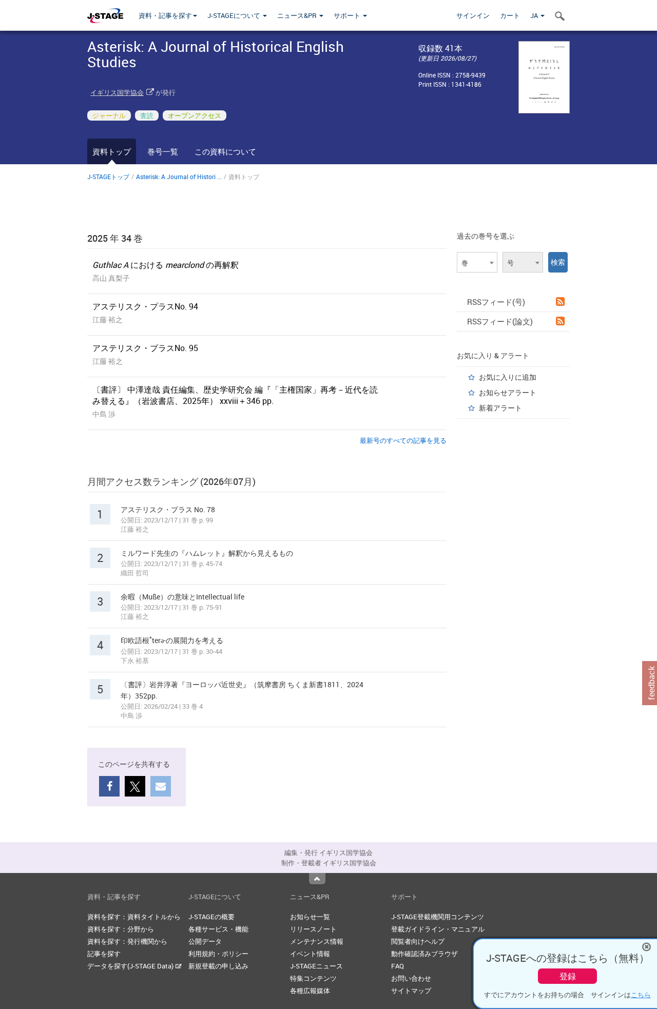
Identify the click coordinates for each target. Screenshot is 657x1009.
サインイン (473, 15)
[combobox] (477, 262)
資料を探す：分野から (120, 929)
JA (534, 15)
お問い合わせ (411, 978)
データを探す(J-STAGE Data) (131, 966)
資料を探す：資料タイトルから (134, 916)
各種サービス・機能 (218, 929)
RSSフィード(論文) (500, 321)
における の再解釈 (165, 264)
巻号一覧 (162, 151)
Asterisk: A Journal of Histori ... (179, 176)
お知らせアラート (507, 392)
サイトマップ (411, 990)
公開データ (205, 941)
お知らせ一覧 (310, 916)
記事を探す (104, 953)
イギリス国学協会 (117, 92)
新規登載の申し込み (218, 966)
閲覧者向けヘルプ (418, 941)
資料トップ (111, 151)
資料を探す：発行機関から (127, 941)
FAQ (397, 966)
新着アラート (500, 408)
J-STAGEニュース (316, 966)
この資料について (225, 151)
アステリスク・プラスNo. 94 (145, 306)
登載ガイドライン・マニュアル (438, 929)
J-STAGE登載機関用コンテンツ (437, 916)
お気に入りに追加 (507, 377)
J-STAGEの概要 (211, 916)
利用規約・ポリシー (218, 953)
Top (317, 878)
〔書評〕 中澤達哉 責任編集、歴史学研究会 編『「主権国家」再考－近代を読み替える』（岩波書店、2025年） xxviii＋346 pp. (235, 395)
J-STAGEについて (234, 15)
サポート (348, 15)
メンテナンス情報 (316, 941)
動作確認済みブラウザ (424, 953)
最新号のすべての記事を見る (403, 440)
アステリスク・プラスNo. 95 (145, 348)
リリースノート (313, 929)
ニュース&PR (297, 15)
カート (510, 15)
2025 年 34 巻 (115, 238)
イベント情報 (310, 953)
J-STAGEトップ (108, 176)
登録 (567, 976)
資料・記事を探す (165, 15)
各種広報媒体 (310, 990)
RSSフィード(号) (496, 302)
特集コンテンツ (313, 978)
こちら (641, 994)
